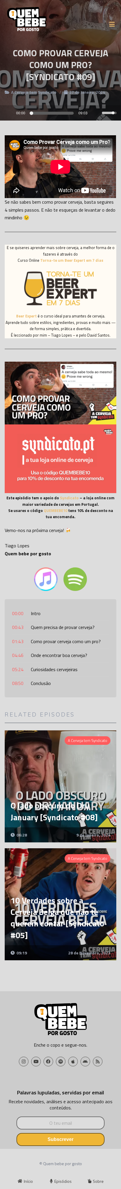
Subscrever (60, 1139)
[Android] (85, 1061)
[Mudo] (97, 113)
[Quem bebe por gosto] (27, 20)
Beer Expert (26, 316)
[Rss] (97, 1061)
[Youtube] (36, 1061)
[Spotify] (60, 1061)
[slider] (52, 113)
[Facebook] (48, 1061)
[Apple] (73, 1061)
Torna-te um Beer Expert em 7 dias (71, 260)
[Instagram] (23, 1061)
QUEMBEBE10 (55, 510)
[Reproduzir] (6, 112)
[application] (60, 113)
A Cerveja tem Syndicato (33, 92)
